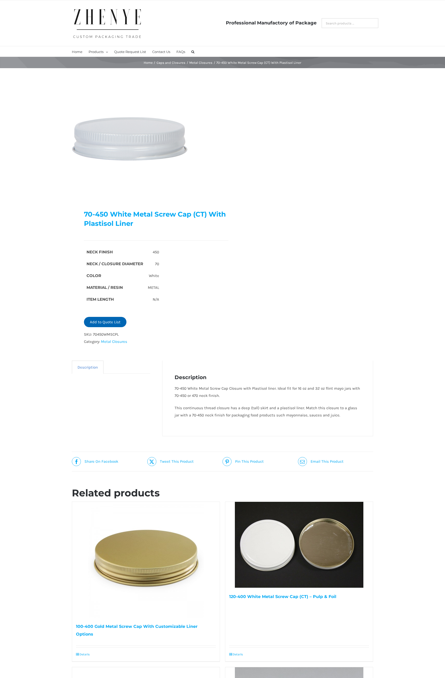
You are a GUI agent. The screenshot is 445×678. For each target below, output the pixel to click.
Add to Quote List (105, 322)
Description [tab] (88, 367)
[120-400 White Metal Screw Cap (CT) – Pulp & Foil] (299, 544)
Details (85, 654)
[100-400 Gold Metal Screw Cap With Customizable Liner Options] (146, 560)
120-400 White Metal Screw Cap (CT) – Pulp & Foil (282, 596)
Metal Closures (114, 341)
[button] (192, 51)
